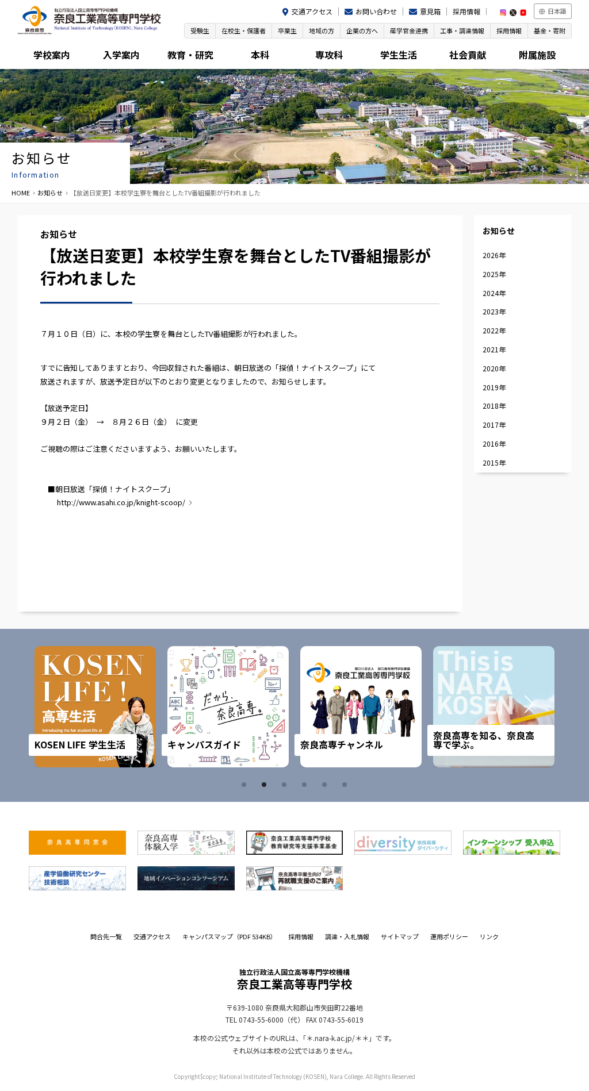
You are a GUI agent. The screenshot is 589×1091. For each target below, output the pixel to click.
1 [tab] (245, 784)
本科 (260, 55)
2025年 (494, 274)
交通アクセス (312, 11)
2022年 (494, 330)
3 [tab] (286, 784)
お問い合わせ (376, 11)
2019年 (494, 387)
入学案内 (121, 55)
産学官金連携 (409, 30)
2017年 (494, 424)
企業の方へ (362, 30)
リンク (489, 936)
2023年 (494, 311)
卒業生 (287, 30)
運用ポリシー (449, 936)
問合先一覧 (106, 936)
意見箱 (430, 11)
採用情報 (466, 11)
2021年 (494, 349)
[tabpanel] (95, 706)
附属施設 (537, 55)
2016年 (494, 443)
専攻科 (329, 55)
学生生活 (398, 55)
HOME (21, 192)
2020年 (494, 368)
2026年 (494, 255)
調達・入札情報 (347, 936)
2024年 (494, 293)
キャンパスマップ (229, 936)
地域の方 (321, 30)
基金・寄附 (549, 30)
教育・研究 (190, 55)
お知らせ (50, 192)
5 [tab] (326, 784)
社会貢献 (467, 55)
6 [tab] (346, 784)
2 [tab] (265, 784)
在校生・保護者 (243, 30)
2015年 (494, 462)
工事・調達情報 (462, 30)
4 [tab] (306, 784)
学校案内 (51, 55)
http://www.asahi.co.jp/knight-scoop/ (121, 502)
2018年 (494, 405)
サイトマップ (400, 936)
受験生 (199, 30)
